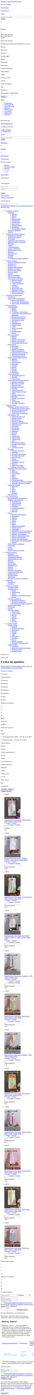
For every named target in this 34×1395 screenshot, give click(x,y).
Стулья (14, 330)
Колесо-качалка (16, 219)
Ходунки (14, 365)
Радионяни (15, 348)
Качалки (14, 369)
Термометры (15, 429)
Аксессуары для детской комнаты (18, 380)
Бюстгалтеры (16, 612)
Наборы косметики (17, 480)
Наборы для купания (18, 467)
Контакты (7, 114)
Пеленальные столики (18, 317)
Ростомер (14, 388)
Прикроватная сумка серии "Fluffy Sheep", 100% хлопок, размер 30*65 (17, 1210)
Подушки (11, 244)
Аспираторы (15, 436)
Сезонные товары (11, 623)
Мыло (13, 470)
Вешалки (14, 396)
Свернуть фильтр (6, 791)
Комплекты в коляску (18, 291)
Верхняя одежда (13, 589)
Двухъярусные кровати (19, 229)
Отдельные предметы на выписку (22, 603)
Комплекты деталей (18, 383)
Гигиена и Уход (11, 405)
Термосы (14, 518)
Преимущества (9, 104)
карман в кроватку (6, 764)
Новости (7, 108)
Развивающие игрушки (15, 559)
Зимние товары (12, 644)
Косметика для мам (14, 485)
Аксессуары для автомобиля (20, 303)
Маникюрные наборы (18, 442)
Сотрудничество (9, 106)
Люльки (10, 274)
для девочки (4, 786)
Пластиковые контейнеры (20, 343)
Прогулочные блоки (14, 277)
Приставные (15, 224)
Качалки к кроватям (18, 382)
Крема (14, 477)
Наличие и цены (9, 166)
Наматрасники (12, 253)
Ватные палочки (17, 418)
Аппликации (16, 401)
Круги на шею (16, 457)
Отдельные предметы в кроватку (18, 258)
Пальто (14, 590)
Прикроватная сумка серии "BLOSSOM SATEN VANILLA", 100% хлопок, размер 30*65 (17, 937)
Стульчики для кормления (20, 312)
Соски (10, 547)
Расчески (14, 433)
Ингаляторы (15, 428)
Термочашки (15, 529)
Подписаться (23, 1343)
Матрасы (11, 252)
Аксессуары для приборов (20, 413)
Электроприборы (13, 374)
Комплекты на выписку (19, 602)
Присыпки (15, 478)
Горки (13, 635)
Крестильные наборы (14, 605)
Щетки (14, 434)
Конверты (9, 580)
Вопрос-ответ (8, 109)
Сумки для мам (16, 613)
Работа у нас (8, 113)
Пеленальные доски (18, 320)
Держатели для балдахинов (16, 240)
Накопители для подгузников (21, 408)
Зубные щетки (16, 437)
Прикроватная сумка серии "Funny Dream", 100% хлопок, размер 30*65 (17, 820)
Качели (14, 367)
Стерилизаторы (16, 503)
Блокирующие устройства (20, 352)
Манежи (14, 310)
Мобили (10, 560)
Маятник (14, 214)
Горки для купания (17, 465)
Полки (14, 400)
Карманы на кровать (18, 387)
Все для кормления (12, 496)
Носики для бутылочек (19, 537)
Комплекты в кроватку (15, 235)
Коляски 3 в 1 (12, 265)
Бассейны (15, 638)
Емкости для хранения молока (21, 532)
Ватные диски (16, 420)
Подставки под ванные (19, 454)
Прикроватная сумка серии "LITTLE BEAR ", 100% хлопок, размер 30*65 (18, 898)
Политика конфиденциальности (10, 1354)
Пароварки (15, 506)
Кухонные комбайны (18, 508)
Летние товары (12, 625)
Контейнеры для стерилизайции (22, 540)
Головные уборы (13, 587)
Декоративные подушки (19, 391)
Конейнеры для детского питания (22, 531)
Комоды (10, 232)
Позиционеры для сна (15, 250)
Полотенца (15, 460)
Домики (14, 633)
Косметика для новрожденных (17, 468)
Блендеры (15, 509)
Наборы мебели (16, 325)
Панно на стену (16, 385)
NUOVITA (4, 721)
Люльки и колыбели (14, 230)
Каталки (14, 370)
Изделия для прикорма (19, 514)
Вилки (14, 523)
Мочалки (14, 464)
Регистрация (5, 7)
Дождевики (15, 287)
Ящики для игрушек (18, 341)
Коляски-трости (13, 272)
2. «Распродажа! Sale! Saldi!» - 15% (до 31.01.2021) (16, 737)
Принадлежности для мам (16, 550)
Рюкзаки (14, 618)
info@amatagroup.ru (7, 123)
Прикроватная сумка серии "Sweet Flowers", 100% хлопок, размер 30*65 (18, 1171)
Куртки (14, 597)
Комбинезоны (16, 592)
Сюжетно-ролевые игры (15, 572)
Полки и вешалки (17, 328)
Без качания (15, 227)
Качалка (14, 216)
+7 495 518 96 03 (6, 130)
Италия (3, 746)
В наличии (4, 674)
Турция (3, 749)
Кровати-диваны (17, 225)
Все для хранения (13, 334)
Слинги (14, 616)
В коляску (11, 583)
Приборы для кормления (15, 500)
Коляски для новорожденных (17, 262)
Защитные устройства (18, 354)
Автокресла (11, 297)
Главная (3, 666)
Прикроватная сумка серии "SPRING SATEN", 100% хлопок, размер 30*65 (15, 859)
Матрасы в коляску (17, 290)
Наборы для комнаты (18, 395)
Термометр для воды (18, 462)
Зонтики (14, 285)
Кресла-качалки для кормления (17, 498)
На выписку (12, 582)
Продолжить (4, 1393)
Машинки (11, 554)
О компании (8, 103)
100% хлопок (5, 773)
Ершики (14, 542)
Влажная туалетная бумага (20, 423)
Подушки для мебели (18, 403)
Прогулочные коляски (15, 270)
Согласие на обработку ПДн (24, 1354)
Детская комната (11, 305)
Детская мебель (12, 307)
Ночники (14, 377)
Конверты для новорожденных (21, 595)
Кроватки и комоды (12, 211)
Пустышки (15, 426)
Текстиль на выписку (14, 599)
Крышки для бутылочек (19, 534)
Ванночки (15, 452)
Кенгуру (14, 615)
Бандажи (14, 621)
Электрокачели (16, 323)
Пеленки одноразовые (18, 444)
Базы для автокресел (18, 300)
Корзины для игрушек (18, 339)
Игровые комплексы (18, 628)
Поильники (15, 516)
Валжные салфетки (17, 421)
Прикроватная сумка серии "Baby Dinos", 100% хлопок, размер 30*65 (17, 1017)
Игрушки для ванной (18, 455)
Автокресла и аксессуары (14, 295)
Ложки (14, 521)
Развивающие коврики (15, 557)
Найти (3, 19)
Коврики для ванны (18, 450)
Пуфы (13, 393)
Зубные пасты (16, 439)
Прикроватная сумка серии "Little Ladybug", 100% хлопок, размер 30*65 (18, 1133)
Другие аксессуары (17, 293)
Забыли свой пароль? (7, 197)
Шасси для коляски (14, 275)
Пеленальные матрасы (18, 318)
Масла (14, 475)
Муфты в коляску (17, 280)
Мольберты (15, 372)
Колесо (14, 217)
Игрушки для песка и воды (20, 643)
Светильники (16, 378)
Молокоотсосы (16, 505)
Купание (10, 449)
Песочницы (15, 636)
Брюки (14, 594)
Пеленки (10, 255)
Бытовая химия (12, 494)
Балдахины (11, 239)
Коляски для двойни (14, 269)
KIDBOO (4, 724)
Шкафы (14, 308)
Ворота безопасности (18, 351)
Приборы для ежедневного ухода (18, 407)
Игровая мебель (16, 331)
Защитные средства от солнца (21, 483)
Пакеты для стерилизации (20, 539)
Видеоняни (15, 346)
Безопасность (12, 344)
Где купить (7, 111)
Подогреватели (16, 501)
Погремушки (12, 564)
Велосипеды (15, 630)
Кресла (14, 333)
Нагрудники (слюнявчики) (16, 544)
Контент (7, 168)
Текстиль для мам (13, 610)
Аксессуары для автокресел (16, 298)
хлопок (3, 770)
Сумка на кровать (17, 390)
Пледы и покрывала (14, 248)
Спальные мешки (13, 247)
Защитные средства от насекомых (22, 481)
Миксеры (14, 511)
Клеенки (10, 257)
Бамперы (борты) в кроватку (17, 242)
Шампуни (15, 472)
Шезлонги (15, 321)
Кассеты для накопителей (19, 410)
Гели (13, 488)
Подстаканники (16, 282)
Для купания (15, 473)
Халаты (14, 459)
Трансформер (16, 220)
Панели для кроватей (18, 398)
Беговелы (14, 627)
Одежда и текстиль (12, 585)
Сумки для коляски (17, 283)
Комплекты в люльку (14, 237)
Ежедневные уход (13, 415)
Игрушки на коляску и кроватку (18, 578)
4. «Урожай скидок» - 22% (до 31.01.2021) (14, 740)
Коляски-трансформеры (15, 267)
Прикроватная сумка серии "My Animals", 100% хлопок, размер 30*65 (17, 1094)
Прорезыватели (16, 424)
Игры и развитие (11, 552)
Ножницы (15, 431)
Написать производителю (10, 1343)
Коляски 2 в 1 (12, 264)
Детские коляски (11, 260)
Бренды (6, 165)
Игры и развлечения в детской (17, 357)
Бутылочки (11, 545)
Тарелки (14, 519)
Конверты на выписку (18, 600)
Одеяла (10, 245)
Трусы (14, 620)
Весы (13, 441)
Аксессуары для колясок (15, 278)
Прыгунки (15, 364)
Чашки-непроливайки (18, 526)
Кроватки (11, 212)
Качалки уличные (17, 641)
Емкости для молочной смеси (21, 536)
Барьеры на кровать (18, 349)
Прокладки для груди (18, 416)
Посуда (10, 513)
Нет (2, 730)
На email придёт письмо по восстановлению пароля (17, 206)
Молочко (14, 493)
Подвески (11, 562)
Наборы (10, 549)
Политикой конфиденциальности (14, 1303)
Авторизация (5, 10)
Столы (14, 326)
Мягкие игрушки (13, 555)
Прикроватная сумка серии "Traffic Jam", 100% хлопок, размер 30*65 (17, 1249)
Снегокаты (15, 646)
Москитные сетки (17, 288)
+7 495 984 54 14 (6, 131)
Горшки (14, 446)
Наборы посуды (16, 527)
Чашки (14, 524)
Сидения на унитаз (17, 447)
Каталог (8, 666)
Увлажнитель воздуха (18, 375)
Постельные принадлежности (15, 234)
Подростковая (16, 222)
